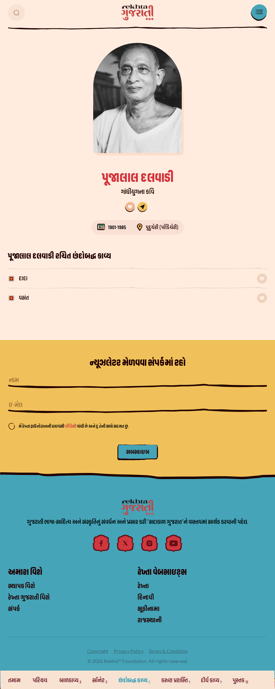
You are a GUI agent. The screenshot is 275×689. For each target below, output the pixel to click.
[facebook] (101, 543)
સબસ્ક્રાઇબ (137, 452)
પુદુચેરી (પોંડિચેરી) (162, 227)
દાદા (23, 278)
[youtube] (174, 543)
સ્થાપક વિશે (21, 586)
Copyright (97, 651)
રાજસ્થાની (150, 620)
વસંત (24, 297)
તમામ (14, 680)
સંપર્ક (14, 609)
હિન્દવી (146, 598)
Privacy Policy (129, 651)
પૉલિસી (71, 426)
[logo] (137, 12)
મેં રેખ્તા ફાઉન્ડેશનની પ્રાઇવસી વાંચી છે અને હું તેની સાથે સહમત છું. (73, 426)
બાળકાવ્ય (70, 680)
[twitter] (125, 543)
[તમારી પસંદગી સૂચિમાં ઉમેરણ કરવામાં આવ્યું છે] (130, 207)
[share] (142, 207)
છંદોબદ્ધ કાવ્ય (134, 680)
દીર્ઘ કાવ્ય (211, 680)
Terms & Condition (168, 651)
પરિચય (40, 680)
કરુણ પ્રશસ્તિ (175, 680)
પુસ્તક (240, 680)
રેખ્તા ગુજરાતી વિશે (29, 598)
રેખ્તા (143, 586)
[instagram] (150, 543)
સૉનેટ (99, 680)
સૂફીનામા (149, 609)
